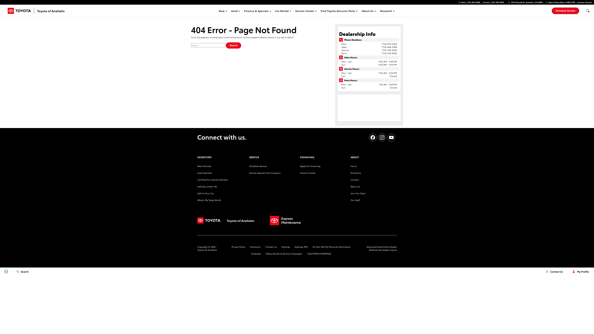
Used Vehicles (204, 172)
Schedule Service (258, 166)
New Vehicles (204, 166)
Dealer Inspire (389, 249)
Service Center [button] (304, 11)
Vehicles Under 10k (207, 186)
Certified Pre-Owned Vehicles (212, 179)
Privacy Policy (238, 246)
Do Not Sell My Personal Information (332, 246)
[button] (588, 11)
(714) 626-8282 (389, 53)
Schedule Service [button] (565, 10)
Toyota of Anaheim (207, 249)
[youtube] (391, 137)
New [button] (222, 11)
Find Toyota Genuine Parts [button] (338, 11)
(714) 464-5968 (389, 47)
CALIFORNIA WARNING (319, 253)
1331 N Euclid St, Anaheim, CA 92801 (527, 2)
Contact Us (271, 246)
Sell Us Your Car (205, 193)
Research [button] (386, 11)
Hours (354, 166)
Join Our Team (358, 193)
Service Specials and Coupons (265, 172)
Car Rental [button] (282, 11)
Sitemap (285, 246)
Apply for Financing (310, 166)
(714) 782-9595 (389, 50)
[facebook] (373, 137)
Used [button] (234, 11)
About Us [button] (368, 11)
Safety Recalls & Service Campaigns (284, 253)
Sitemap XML (301, 246)
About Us (355, 186)
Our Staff (355, 200)
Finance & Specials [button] (256, 11)
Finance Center (308, 172)
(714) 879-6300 (389, 43)
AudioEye (256, 253)
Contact (355, 179)
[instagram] (382, 137)
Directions (356, 172)
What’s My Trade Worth (209, 200)
